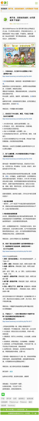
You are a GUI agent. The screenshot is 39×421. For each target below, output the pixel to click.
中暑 (4, 81)
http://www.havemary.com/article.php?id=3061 (17, 76)
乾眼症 (5, 256)
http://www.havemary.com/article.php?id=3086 (17, 119)
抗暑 (31, 96)
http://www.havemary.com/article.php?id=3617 (17, 321)
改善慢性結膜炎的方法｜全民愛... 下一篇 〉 (23, 413)
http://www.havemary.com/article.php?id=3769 (17, 159)
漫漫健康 (4, 8)
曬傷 (6, 176)
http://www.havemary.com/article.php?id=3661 (17, 251)
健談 (11, 371)
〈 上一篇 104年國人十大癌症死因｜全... (15, 409)
